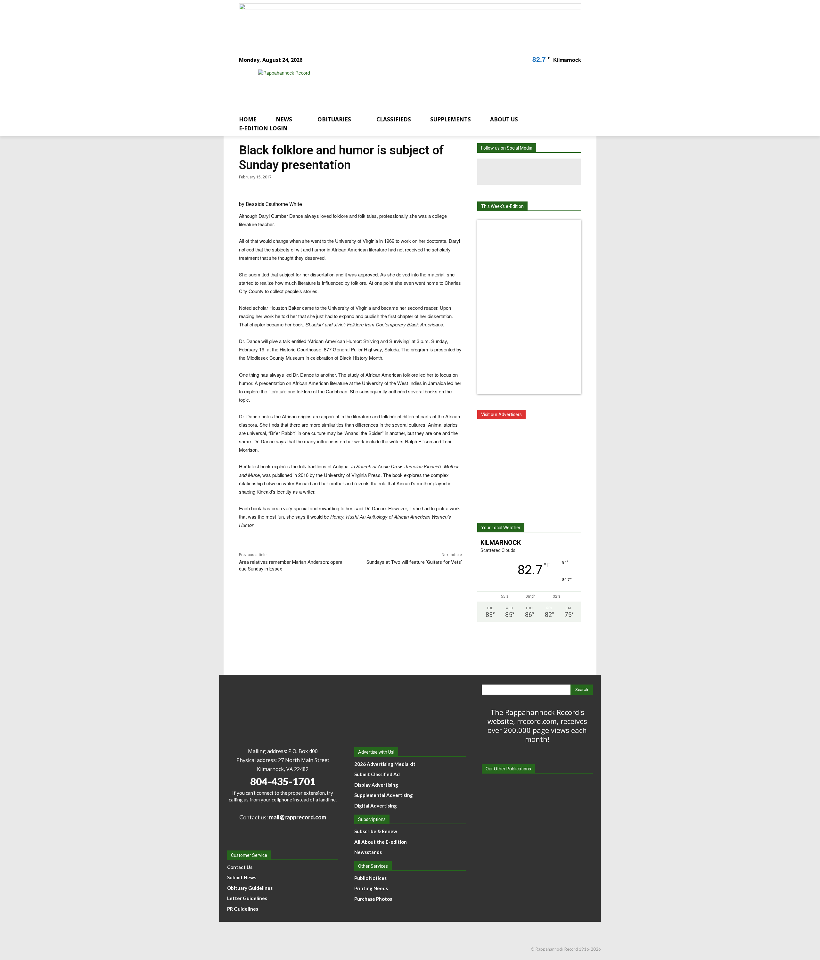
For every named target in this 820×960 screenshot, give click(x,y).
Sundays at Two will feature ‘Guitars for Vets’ (414, 562)
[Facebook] (502, 171)
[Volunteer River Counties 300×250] (529, 468)
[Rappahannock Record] (402, 87)
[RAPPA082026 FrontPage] (529, 229)
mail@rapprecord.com (297, 817)
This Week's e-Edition (502, 206)
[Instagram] (529, 171)
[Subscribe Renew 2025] (410, 23)
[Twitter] (555, 171)
